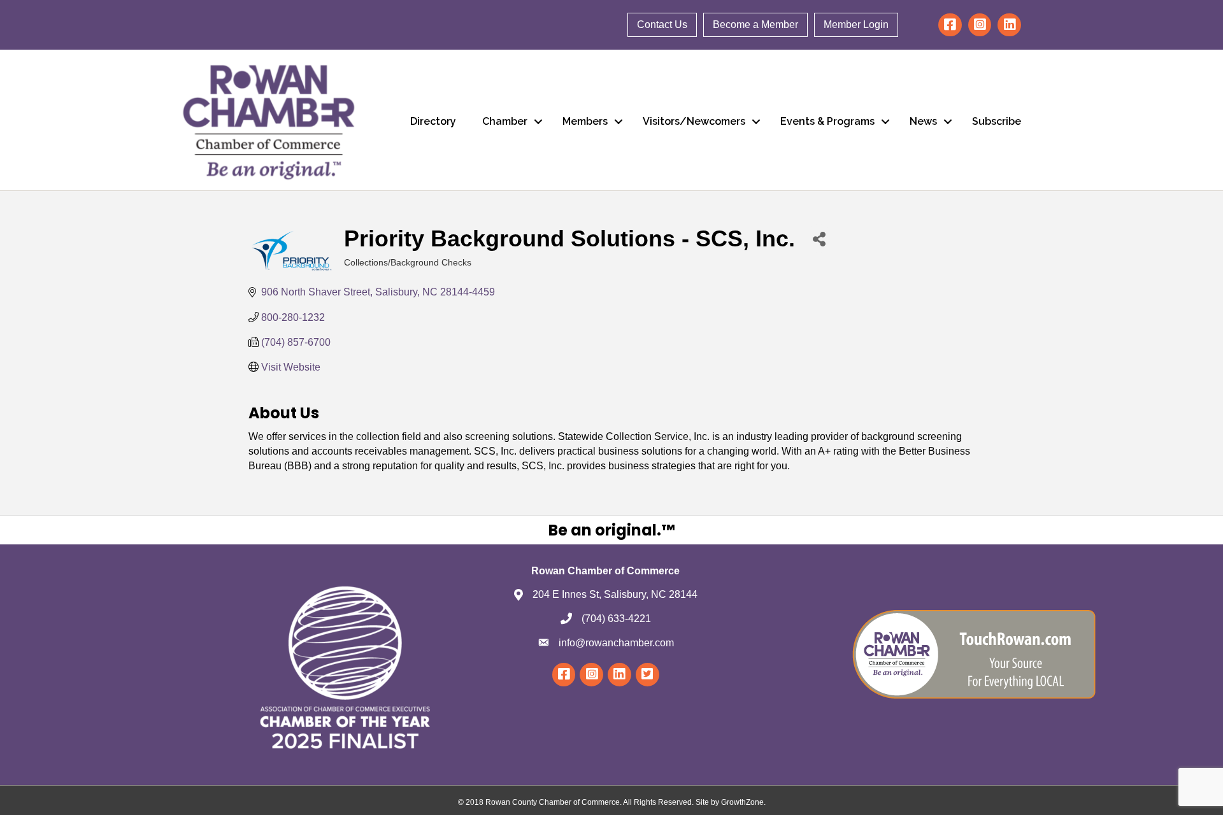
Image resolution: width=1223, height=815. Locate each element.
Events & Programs (827, 121)
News (923, 121)
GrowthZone (742, 802)
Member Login (856, 24)
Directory (433, 121)
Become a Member (755, 24)
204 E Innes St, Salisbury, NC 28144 (615, 594)
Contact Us (662, 24)
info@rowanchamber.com (616, 642)
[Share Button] (819, 238)
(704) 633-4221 (616, 618)
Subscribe (996, 121)
